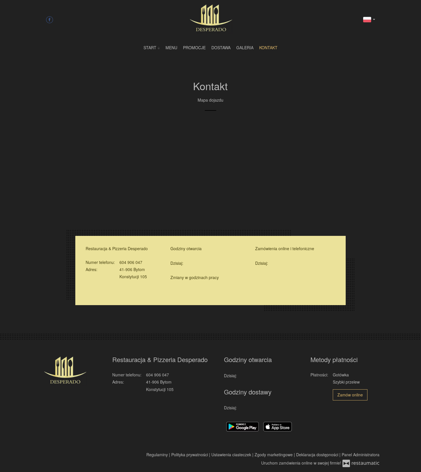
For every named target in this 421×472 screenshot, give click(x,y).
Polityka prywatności (190, 454)
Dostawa (221, 47)
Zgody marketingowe (274, 454)
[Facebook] (49, 19)
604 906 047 (130, 262)
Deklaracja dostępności (317, 454)
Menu (171, 47)
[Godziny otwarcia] (197, 263)
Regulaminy (157, 454)
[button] (369, 19)
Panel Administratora (360, 454)
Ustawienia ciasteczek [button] (231, 454)
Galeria (244, 47)
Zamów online (350, 395)
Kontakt (268, 47)
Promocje (194, 47)
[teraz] (189, 263)
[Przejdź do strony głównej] (210, 18)
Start (150, 47)
